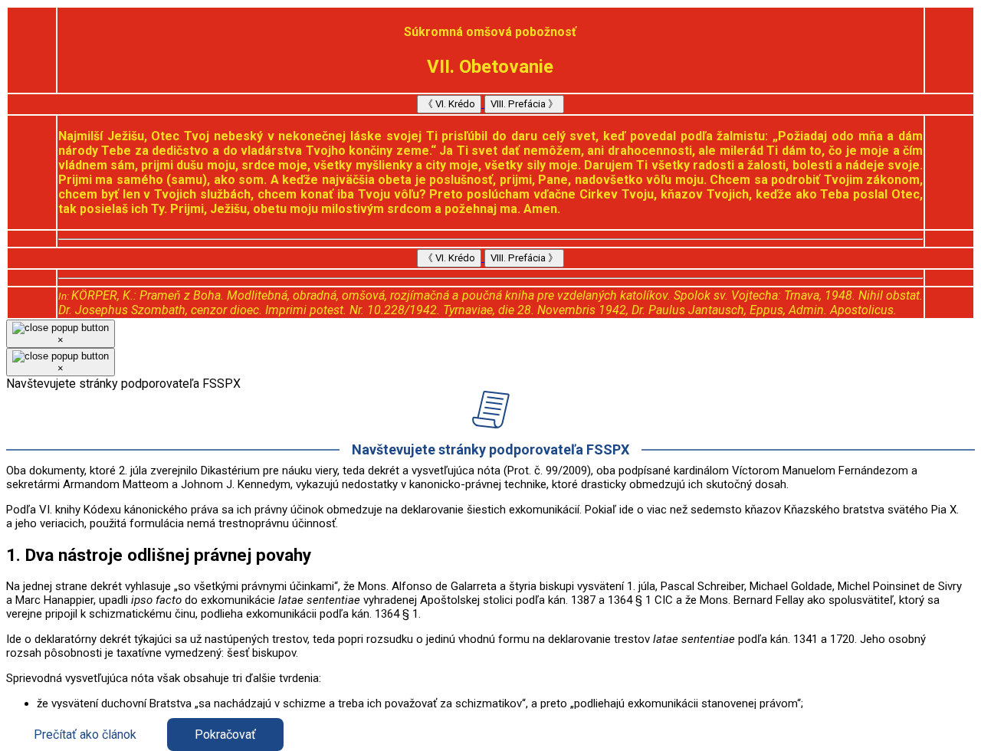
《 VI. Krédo (449, 104)
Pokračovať (225, 734)
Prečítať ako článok (85, 734)
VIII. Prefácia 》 (524, 104)
